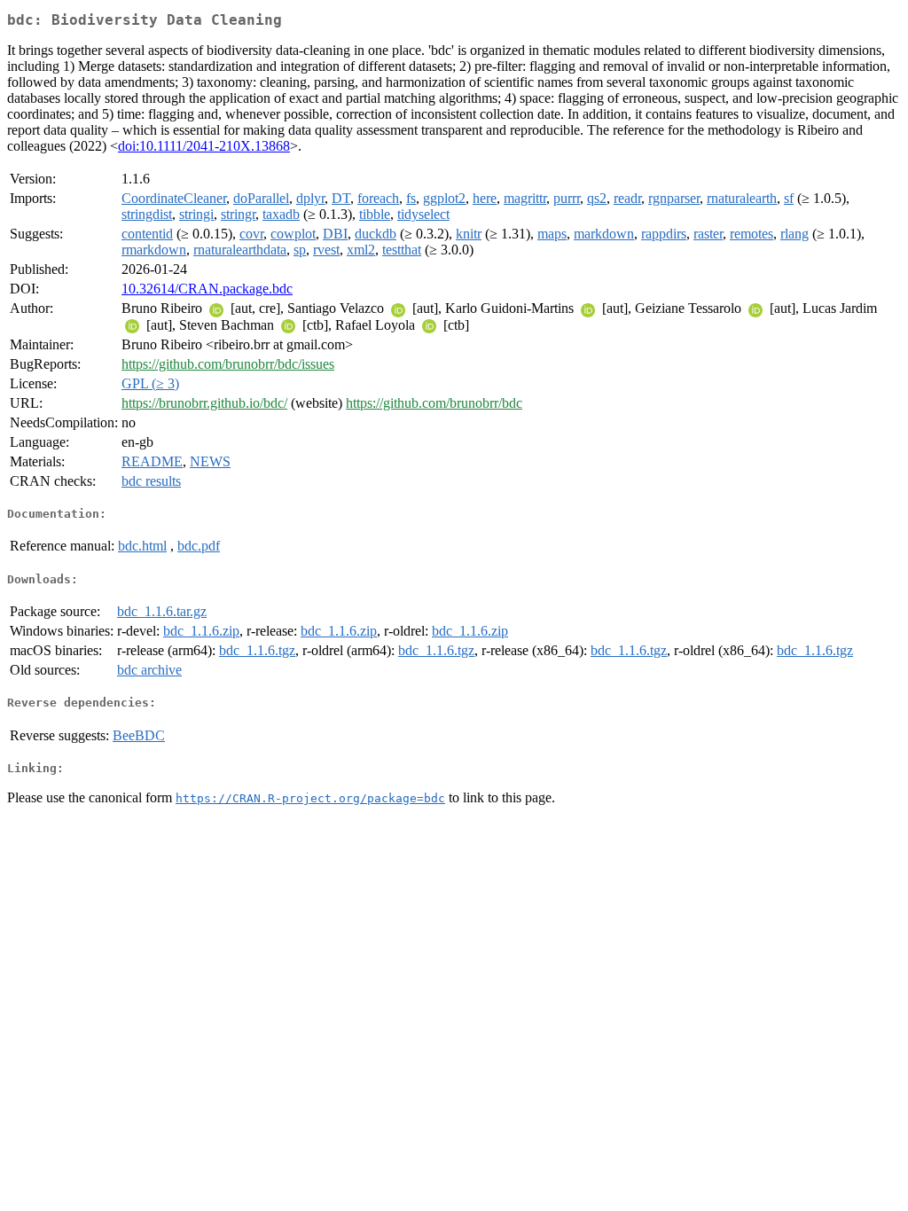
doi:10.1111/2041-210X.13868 (204, 145)
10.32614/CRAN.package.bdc (207, 288)
